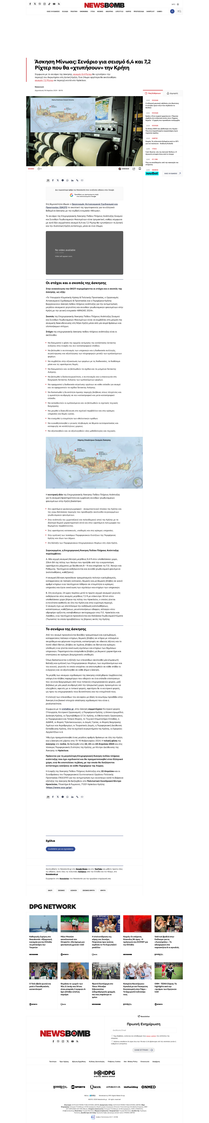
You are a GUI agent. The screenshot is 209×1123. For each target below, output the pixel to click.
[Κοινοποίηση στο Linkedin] (72, 180)
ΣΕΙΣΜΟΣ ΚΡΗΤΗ (89, 890)
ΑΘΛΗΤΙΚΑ (109, 11)
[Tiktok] (49, 4)
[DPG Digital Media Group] (104, 1074)
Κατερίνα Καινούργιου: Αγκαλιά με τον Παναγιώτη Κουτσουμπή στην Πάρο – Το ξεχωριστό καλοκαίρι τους (135, 989)
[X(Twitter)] (35, 4)
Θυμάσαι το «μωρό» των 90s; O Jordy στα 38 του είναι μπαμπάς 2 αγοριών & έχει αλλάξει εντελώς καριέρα (73, 989)
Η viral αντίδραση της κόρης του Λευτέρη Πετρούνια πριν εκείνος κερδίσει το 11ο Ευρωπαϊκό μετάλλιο (104, 942)
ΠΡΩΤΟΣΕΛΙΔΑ (139, 11)
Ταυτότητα (52, 1061)
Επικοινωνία (145, 1061)
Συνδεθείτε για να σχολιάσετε (60, 849)
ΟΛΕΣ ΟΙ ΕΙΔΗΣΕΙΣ (53, 11)
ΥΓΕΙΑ (92, 11)
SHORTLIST (150, 11)
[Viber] (40, 4)
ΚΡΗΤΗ (102, 890)
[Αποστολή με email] (82, 180)
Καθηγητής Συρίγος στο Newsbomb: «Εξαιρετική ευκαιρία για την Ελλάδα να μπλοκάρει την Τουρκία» (40, 942)
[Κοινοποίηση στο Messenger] (62, 180)
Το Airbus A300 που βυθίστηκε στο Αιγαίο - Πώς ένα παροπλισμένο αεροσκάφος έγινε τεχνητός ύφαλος (162, 131)
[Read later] (140, 168)
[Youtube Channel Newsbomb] (54, 4)
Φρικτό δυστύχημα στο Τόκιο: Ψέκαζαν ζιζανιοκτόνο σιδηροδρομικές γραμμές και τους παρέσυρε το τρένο (103, 990)
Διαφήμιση (156, 1061)
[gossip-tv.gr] (60, 1087)
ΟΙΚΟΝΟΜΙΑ (84, 11)
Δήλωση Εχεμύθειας (79, 1061)
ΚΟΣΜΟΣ (100, 11)
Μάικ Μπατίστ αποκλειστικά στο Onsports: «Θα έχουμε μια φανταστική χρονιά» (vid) (72, 940)
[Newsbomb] (65, 1033)
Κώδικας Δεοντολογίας (97, 1061)
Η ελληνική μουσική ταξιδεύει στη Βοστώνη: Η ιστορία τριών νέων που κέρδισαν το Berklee (162, 105)
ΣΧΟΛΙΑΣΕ (125, 169)
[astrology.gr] (113, 1087)
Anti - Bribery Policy (130, 1061)
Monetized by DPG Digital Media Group (112, 1095)
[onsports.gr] (78, 1087)
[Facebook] (30, 4)
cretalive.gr (68, 709)
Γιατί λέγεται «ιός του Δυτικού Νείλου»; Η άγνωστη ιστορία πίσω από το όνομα (161, 153)
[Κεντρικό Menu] (179, 11)
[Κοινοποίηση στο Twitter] (58, 180)
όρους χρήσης (151, 1036)
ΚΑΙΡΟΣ (128, 11)
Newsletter (64, 878)
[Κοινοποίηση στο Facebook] (53, 180)
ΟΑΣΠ (50, 890)
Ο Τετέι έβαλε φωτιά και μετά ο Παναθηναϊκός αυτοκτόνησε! (40, 986)
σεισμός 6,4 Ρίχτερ (82, 74)
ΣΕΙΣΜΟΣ (61, 890)
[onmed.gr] (149, 1087)
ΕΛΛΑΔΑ (65, 11)
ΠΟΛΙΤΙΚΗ (74, 11)
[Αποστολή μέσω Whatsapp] (67, 180)
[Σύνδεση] (172, 11)
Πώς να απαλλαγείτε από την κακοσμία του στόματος (162, 163)
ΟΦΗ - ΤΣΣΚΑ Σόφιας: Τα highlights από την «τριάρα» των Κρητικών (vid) (166, 987)
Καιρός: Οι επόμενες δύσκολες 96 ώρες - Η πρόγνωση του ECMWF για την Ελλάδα (135, 940)
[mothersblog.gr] (131, 1087)
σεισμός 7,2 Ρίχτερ (44, 80)
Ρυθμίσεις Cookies (114, 1061)
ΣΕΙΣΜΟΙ (31, 169)
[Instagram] (44, 4)
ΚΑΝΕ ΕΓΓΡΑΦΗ (141, 1050)
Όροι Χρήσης (64, 1061)
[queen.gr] (96, 1087)
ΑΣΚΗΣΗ (74, 890)
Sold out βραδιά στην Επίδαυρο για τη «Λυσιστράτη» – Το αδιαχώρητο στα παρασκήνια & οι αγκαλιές (167, 942)
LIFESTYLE (119, 11)
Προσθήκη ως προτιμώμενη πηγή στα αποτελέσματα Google (86, 195)
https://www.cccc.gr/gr (59, 787)
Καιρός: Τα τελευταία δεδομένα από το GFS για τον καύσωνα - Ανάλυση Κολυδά (162, 142)
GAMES (159, 11)
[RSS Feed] (59, 4)
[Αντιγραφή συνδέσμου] (134, 168)
